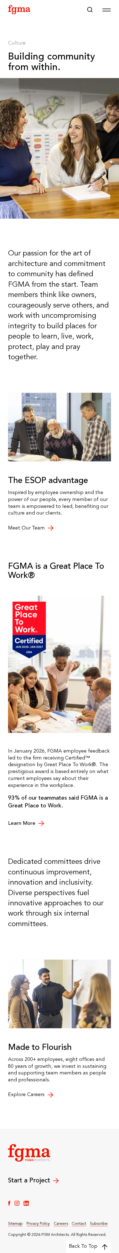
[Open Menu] (106, 9)
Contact (79, 1224)
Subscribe (99, 1224)
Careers (61, 1224)
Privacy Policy (38, 1224)
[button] (90, 9)
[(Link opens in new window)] (9, 1203)
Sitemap (15, 1224)
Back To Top (83, 1246)
